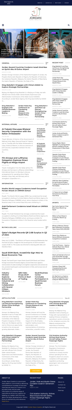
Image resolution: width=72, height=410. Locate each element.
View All (47, 63)
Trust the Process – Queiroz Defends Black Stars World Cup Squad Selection (60, 246)
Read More (5, 401)
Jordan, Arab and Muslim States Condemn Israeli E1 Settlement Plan (11, 52)
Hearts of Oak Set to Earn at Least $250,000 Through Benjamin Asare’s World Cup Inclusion (61, 257)
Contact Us (49, 2)
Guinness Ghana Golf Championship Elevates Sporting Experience (59, 268)
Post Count (58, 2)
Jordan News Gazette (35, 407)
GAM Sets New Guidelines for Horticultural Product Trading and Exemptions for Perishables (60, 183)
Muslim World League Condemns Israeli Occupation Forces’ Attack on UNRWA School (24, 190)
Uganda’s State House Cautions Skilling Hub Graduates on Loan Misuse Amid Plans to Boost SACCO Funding (61, 158)
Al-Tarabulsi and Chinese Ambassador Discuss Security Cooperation (41, 133)
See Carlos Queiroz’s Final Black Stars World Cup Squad (60, 207)
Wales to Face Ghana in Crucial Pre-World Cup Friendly (59, 217)
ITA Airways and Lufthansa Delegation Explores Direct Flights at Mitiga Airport (15, 160)
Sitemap (67, 2)
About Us (39, 2)
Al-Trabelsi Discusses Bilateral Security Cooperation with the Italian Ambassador (33, 50)
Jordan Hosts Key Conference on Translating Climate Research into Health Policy (60, 80)
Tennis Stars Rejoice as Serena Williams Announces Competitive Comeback (60, 237)
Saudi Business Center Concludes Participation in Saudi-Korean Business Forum (41, 279)
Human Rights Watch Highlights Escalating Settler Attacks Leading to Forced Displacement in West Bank (61, 145)
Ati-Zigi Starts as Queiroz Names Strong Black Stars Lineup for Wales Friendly (60, 277)
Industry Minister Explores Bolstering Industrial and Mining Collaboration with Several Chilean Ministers (8, 282)
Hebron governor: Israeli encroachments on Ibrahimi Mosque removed (42, 163)
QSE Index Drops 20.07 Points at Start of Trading (24, 276)
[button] (68, 25)
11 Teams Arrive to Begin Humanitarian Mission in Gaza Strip (60, 193)
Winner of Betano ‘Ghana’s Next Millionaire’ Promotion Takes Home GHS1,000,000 (60, 227)
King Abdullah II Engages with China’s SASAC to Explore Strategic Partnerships (22, 86)
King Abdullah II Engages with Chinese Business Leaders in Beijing (8, 109)
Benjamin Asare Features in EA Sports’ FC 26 (60, 53)
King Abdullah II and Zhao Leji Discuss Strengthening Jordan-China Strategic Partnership (41, 111)
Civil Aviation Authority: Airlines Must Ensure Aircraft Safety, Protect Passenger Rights (59, 124)
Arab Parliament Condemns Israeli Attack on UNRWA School (25, 207)
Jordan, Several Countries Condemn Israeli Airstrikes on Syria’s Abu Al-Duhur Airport (24, 68)
